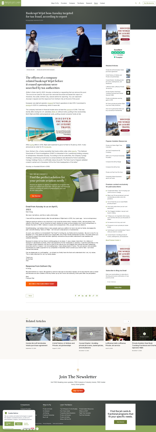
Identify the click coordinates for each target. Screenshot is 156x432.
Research (89, 3)
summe (69, 109)
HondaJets (47, 147)
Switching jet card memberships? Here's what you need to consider (118, 231)
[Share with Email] (96, 295)
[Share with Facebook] (75, 295)
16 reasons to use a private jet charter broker (117, 226)
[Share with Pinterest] (89, 295)
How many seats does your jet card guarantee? (117, 207)
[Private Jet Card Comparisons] (10, 3)
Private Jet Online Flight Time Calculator (114, 146)
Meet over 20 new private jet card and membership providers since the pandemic (118, 197)
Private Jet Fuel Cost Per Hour (114, 172)
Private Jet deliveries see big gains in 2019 (114, 99)
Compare (72, 3)
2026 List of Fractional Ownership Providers (115, 156)
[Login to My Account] (139, 3)
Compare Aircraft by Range (113, 162)
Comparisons (25, 405)
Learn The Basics (66, 405)
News (96, 3)
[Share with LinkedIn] (82, 295)
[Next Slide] (128, 321)
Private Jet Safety (65, 417)
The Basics (80, 3)
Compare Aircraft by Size (113, 167)
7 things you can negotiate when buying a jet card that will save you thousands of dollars (118, 217)
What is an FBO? (83, 411)
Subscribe (118, 287)
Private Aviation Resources (86, 409)
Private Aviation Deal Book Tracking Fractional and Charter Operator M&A (114, 93)
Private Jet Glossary (65, 415)
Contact (102, 3)
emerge (28, 105)
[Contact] (37, 428)
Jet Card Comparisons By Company (113, 151)
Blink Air (54, 112)
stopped (50, 103)
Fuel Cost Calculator (84, 415)
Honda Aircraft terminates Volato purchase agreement (115, 70)
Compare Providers (25, 409)
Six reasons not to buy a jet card (116, 222)
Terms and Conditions (58, 423)
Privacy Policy (38, 423)
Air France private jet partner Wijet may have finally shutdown (115, 104)
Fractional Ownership (48, 415)
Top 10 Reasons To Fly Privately (68, 409)
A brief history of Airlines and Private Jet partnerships (114, 76)
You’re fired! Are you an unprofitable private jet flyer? (117, 202)
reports (74, 151)
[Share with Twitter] (79, 295)
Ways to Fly (47, 405)
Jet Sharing (46, 413)
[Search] (136, 3)
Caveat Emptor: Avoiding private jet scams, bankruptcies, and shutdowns (115, 81)
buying (32, 145)
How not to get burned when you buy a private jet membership (115, 109)
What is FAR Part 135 (65, 419)
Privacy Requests (47, 423)
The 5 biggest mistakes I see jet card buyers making (117, 212)
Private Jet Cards (47, 409)
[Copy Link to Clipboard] (93, 295)
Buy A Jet (45, 417)
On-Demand (46, 411)
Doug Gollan (30, 20)
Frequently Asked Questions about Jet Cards (114, 177)
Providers (64, 3)
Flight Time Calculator (85, 413)
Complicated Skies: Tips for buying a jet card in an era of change (118, 191)
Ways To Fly (55, 3)
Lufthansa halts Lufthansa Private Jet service (115, 87)
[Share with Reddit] (86, 295)
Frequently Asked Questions (67, 413)
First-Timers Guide (65, 411)
